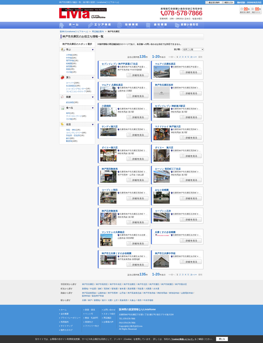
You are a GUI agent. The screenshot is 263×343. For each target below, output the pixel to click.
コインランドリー (74, 133)
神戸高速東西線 (89, 293)
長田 (139, 300)
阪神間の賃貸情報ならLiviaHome (137, 309)
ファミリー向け (92, 326)
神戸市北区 (142, 284)
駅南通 (115, 289)
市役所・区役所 (73, 135)
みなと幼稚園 (162, 190)
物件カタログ (67, 330)
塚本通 (123, 289)
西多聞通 (131, 289)
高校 (68, 69)
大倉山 (132, 300)
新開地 (85, 289)
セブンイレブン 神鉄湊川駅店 (170, 106)
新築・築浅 (90, 310)
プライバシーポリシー (71, 318)
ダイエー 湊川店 (164, 147)
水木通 (156, 289)
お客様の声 (108, 322)
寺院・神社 (71, 130)
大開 (110, 300)
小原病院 (106, 106)
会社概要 (65, 314)
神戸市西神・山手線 (117, 293)
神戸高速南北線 (134, 293)
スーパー (70, 83)
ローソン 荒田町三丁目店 (168, 169)
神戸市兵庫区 (88, 284)
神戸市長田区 (102, 284)
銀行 (68, 138)
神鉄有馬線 (162, 293)
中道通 (93, 289)
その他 (69, 72)
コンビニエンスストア (76, 91)
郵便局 (69, 141)
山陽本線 (102, 293)
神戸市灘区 (154, 284)
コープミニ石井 (163, 211)
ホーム (64, 310)
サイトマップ (67, 326)
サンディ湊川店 (110, 126)
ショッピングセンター (76, 89)
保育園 (69, 66)
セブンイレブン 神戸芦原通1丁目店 (120, 64)
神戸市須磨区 (129, 284)
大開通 (148, 289)
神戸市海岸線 (149, 293)
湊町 (100, 289)
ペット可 (89, 314)
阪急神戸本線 (98, 296)
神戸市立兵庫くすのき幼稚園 (116, 253)
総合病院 (70, 102)
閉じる (222, 339)
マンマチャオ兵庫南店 (113, 232)
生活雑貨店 (71, 86)
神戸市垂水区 (181, 284)
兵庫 (84, 300)
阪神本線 (86, 296)
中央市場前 (148, 300)
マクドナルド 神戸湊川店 (168, 126)
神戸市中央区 (116, 284)
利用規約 (65, 322)
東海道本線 (174, 293)
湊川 (104, 300)
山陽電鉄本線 (187, 293)
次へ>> (193, 57)
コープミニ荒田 (110, 190)
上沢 (116, 300)
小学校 (69, 55)
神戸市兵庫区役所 (164, 85)
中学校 (69, 58)
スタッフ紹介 (109, 314)
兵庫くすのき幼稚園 (165, 232)
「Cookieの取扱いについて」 (182, 339)
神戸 (90, 300)
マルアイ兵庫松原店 (165, 64)
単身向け (89, 322)
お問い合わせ (109, 310)
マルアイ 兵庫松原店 (112, 85)
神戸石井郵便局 (110, 211)
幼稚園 (69, 63)
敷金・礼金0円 (91, 318)
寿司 (68, 113)
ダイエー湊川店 (110, 147)
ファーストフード (74, 116)
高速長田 (124, 300)
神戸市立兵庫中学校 (165, 253)
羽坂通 (140, 289)
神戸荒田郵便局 (110, 169)
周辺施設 (107, 318)
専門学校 (70, 60)
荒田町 (107, 289)
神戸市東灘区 (167, 284)
